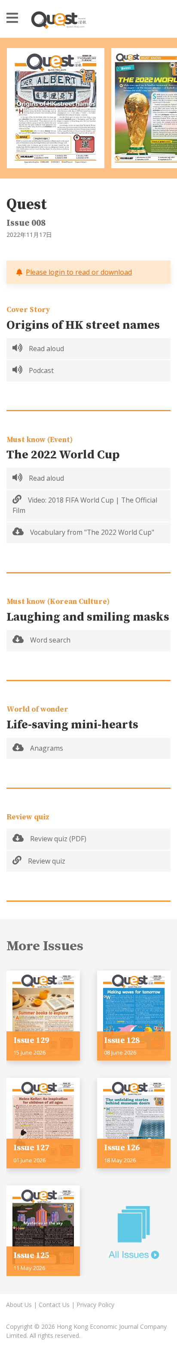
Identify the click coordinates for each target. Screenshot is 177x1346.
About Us (19, 1305)
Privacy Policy (95, 1305)
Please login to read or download (79, 272)
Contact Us (54, 1305)
